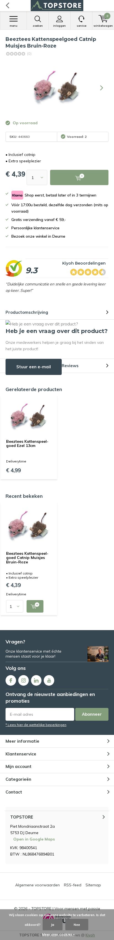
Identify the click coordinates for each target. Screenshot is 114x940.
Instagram (23, 680)
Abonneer (92, 714)
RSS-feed (72, 884)
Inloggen (59, 26)
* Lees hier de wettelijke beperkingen (36, 725)
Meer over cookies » (58, 934)
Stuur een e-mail (33, 366)
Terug (7, 5)
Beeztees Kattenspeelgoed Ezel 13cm (27, 443)
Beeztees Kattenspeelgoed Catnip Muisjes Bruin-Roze (27, 558)
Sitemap (93, 884)
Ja (52, 924)
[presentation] (101, 87)
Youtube (49, 680)
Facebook (11, 680)
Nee (77, 924)
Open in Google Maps (34, 839)
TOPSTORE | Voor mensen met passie (65, 908)
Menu (13, 26)
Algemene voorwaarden (37, 884)
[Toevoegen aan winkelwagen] (35, 606)
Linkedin (36, 680)
